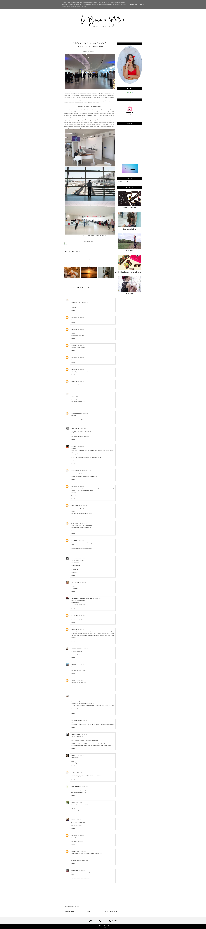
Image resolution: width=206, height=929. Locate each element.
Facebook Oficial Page (84, 745)
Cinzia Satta (74, 870)
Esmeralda (74, 540)
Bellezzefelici (75, 851)
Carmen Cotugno (76, 649)
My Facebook (74, 569)
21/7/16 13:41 (81, 773)
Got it (142, 4)
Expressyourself (75, 565)
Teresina (73, 307)
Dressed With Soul (76, 786)
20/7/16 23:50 (80, 629)
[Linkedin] (130, 92)
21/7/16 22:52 (77, 820)
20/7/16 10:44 (80, 317)
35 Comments (91, 51)
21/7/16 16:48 (79, 802)
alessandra (74, 773)
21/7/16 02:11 (82, 664)
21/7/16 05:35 (78, 696)
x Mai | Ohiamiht (75, 686)
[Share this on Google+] (69, 251)
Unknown (74, 300)
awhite (73, 802)
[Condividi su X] (65, 251)
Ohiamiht (73, 680)
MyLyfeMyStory (75, 708)
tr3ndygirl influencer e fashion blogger (82, 598)
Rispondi (73, 310)
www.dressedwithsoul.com (78, 792)
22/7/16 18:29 (80, 835)
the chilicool (75, 582)
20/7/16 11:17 (80, 381)
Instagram (74, 530)
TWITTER (97, 236)
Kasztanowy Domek (76, 505)
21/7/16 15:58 (85, 786)
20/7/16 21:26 (98, 598)
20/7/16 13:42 (84, 413)
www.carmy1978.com (76, 654)
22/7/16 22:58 (83, 851)
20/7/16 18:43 (82, 582)
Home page (90, 912)
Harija (73, 696)
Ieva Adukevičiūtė (76, 413)
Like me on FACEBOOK (77, 529)
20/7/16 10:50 (80, 345)
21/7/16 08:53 (83, 734)
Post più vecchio (110, 912)
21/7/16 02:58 (80, 680)
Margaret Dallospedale (78, 471)
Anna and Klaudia (76, 523)
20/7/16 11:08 (80, 357)
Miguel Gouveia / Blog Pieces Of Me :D (101, 745)
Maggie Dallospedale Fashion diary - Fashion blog (84, 476)
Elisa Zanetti (74, 615)
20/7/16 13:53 (80, 446)
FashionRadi (74, 664)
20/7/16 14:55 (86, 505)
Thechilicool (74, 588)
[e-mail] (132, 92)
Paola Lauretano (76, 558)
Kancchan (74, 446)
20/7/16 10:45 (80, 329)
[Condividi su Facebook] (79, 251)
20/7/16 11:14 (80, 369)
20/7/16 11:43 (85, 394)
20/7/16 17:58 (84, 558)
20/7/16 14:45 (80, 486)
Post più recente (70, 912)
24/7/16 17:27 (81, 870)
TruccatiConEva (75, 496)
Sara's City (74, 755)
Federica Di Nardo (76, 394)
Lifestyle (88, 259)
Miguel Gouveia (75, 734)
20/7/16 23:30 (82, 615)
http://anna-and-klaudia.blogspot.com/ (81, 527)
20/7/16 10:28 (80, 300)
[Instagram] (127, 92)
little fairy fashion (76, 720)
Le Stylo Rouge (75, 810)
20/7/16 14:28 (88, 471)
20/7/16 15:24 (85, 523)
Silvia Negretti (75, 429)
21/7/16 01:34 (84, 649)
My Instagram (74, 572)
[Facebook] (129, 92)
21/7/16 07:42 (86, 720)
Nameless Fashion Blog (77, 619)
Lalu (72, 820)
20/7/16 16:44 (81, 540)
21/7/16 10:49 (81, 755)
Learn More (134, 4)
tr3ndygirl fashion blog (79, 604)
